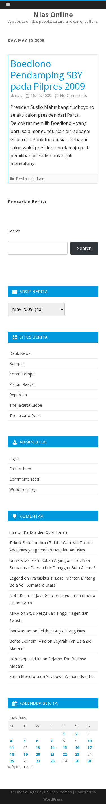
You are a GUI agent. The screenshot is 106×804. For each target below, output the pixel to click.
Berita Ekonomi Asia (27, 641)
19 (25, 754)
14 (52, 747)
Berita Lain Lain (30, 178)
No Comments (73, 95)
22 (65, 754)
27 (38, 761)
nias (18, 95)
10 (90, 740)
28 (52, 761)
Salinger (30, 792)
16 (77, 747)
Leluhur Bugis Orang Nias (61, 631)
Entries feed (20, 468)
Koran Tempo (22, 374)
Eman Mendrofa (24, 676)
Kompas (17, 363)
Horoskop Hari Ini (25, 658)
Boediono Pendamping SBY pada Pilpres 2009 (47, 75)
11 (12, 747)
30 (77, 761)
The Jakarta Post (24, 415)
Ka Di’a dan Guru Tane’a (46, 532)
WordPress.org (22, 489)
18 (12, 754)
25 (12, 761)
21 (52, 754)
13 (38, 747)
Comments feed (24, 479)
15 (65, 747)
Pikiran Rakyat (22, 384)
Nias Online (53, 14)
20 (38, 754)
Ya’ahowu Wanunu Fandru (70, 676)
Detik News (20, 353)
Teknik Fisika (21, 542)
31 (90, 761)
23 (77, 754)
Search (14, 230)
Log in (15, 458)
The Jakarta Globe (25, 405)
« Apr (13, 767)
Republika (18, 394)
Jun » (27, 767)
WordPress (53, 799)
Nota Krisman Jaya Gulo (31, 595)
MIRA (14, 613)
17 (90, 747)
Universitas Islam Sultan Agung (37, 560)
